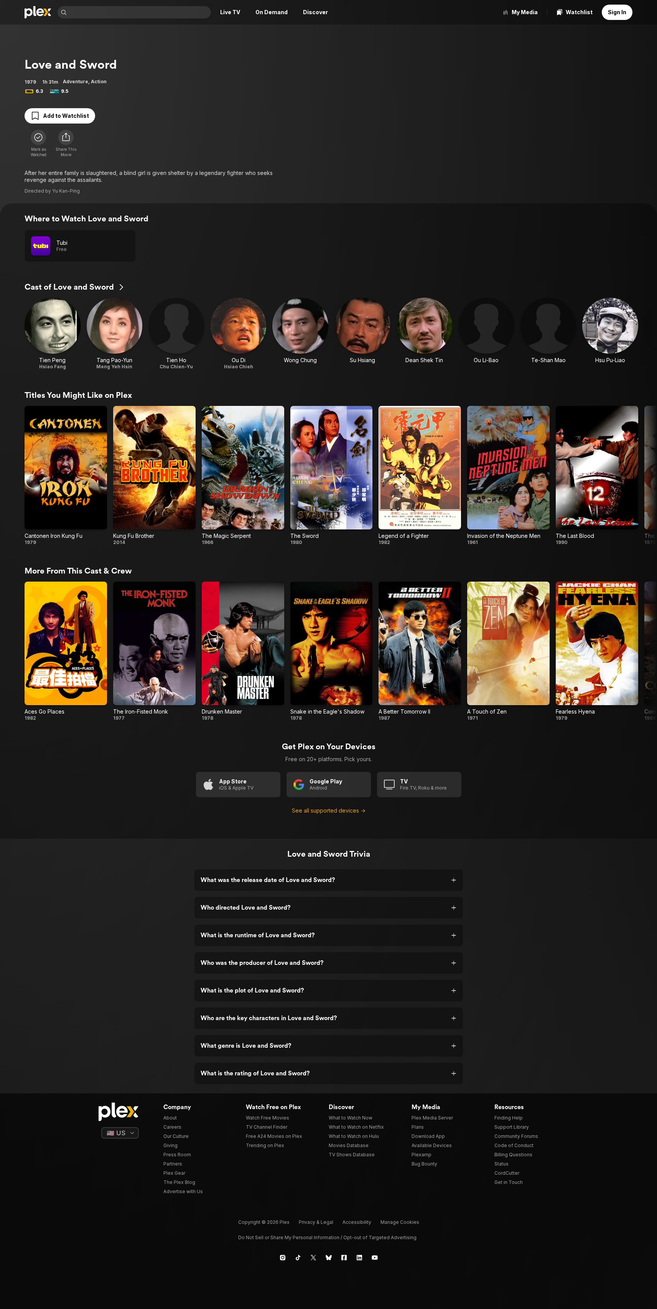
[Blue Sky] (328, 1257)
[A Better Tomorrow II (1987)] (420, 651)
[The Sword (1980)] (331, 476)
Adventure (75, 81)
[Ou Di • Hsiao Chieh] (239, 334)
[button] (66, 143)
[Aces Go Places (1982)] (66, 651)
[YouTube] (374, 1257)
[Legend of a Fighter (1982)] (420, 476)
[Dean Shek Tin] (425, 334)
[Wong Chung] (300, 334)
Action (99, 81)
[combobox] (139, 12)
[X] (313, 1257)
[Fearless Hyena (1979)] (597, 651)
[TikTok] (298, 1257)
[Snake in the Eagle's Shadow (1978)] (331, 651)
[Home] (38, 12)
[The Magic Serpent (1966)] (243, 476)
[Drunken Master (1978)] (243, 651)
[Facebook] (344, 1257)
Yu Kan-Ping (66, 191)
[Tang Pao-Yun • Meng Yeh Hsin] (115, 334)
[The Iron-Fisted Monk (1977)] (154, 651)
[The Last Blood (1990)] (597, 476)
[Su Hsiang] (362, 334)
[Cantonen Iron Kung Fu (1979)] (66, 476)
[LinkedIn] (359, 1257)
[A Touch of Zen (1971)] (508, 651)
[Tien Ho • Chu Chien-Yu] (176, 334)
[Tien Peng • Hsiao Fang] (53, 334)
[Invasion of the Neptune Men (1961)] (508, 476)
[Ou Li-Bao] (486, 334)
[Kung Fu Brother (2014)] (154, 476)
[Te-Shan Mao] (548, 334)
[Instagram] (282, 1257)
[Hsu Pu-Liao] (610, 334)
